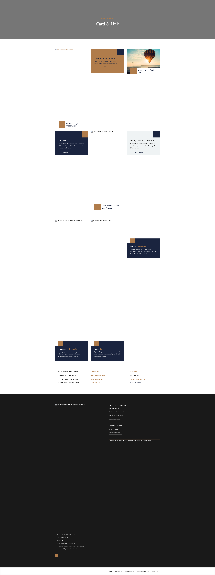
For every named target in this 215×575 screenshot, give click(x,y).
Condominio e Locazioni (115, 425)
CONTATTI (155, 571)
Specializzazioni (129, 571)
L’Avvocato (118, 571)
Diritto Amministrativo (115, 422)
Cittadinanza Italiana (114, 419)
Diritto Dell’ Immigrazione (116, 415)
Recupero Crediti (113, 429)
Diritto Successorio (114, 408)
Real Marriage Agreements (72, 124)
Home (103, 18)
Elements (110, 18)
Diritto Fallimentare (114, 432)
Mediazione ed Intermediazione (117, 412)
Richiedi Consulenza (143, 571)
